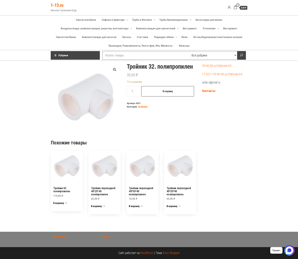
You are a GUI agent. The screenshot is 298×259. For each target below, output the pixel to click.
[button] (115, 69)
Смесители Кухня (86, 19)
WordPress (146, 253)
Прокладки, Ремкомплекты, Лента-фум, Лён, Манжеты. (140, 45)
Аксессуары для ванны (208, 19)
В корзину (168, 91)
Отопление (209, 28)
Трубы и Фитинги (142, 19)
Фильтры (184, 45)
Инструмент (190, 28)
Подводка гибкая (164, 37)
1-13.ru (57, 5)
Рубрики (63, 55)
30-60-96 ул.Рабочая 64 (216, 65)
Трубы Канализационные (173, 19)
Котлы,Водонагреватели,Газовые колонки (217, 37)
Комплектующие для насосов (99, 37)
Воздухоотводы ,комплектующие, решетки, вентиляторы (94, 28)
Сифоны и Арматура (113, 19)
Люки (184, 37)
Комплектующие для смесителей (155, 28)
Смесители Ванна (66, 37)
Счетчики (142, 37)
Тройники (142, 106)
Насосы (126, 37)
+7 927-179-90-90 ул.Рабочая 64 (222, 74)
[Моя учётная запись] (229, 7)
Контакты (208, 91)
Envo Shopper (171, 253)
